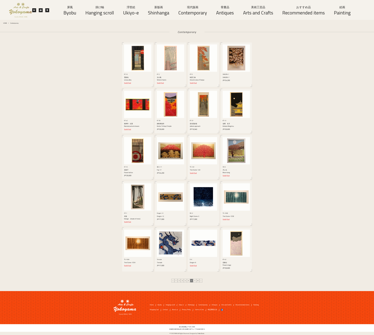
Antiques (225, 10)
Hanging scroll (99, 10)
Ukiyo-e (131, 10)
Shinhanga (158, 10)
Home (152, 305)
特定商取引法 (212, 310)
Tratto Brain (201, 333)
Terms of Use (199, 310)
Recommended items (303, 10)
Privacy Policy (186, 310)
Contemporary (192, 10)
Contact (165, 310)
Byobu (70, 10)
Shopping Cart (154, 310)
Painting (342, 10)
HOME (5, 23)
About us (175, 310)
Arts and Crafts (258, 10)
